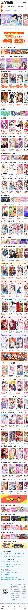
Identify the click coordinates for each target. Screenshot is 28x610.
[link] (15, 51)
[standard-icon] (25, 6)
